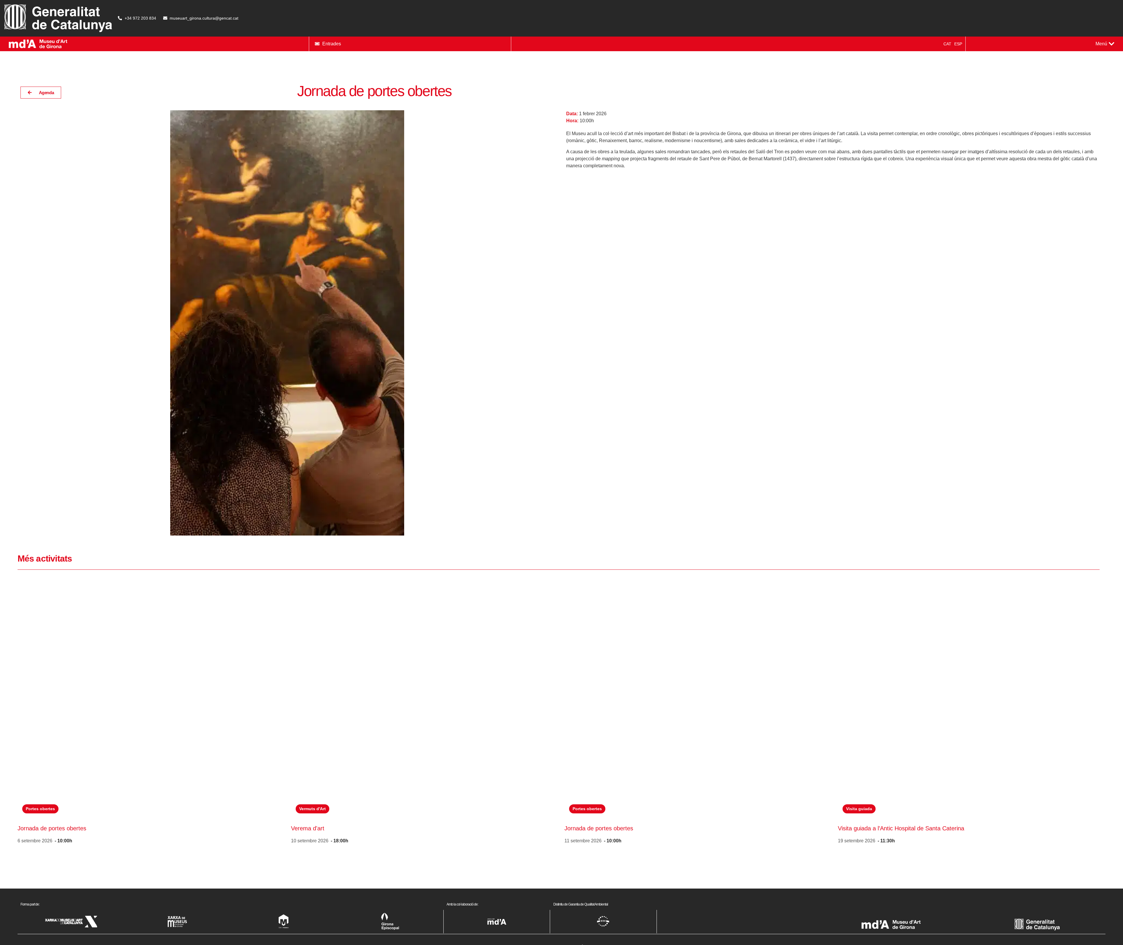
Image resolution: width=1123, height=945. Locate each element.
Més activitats (45, 558)
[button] (1105, 44)
